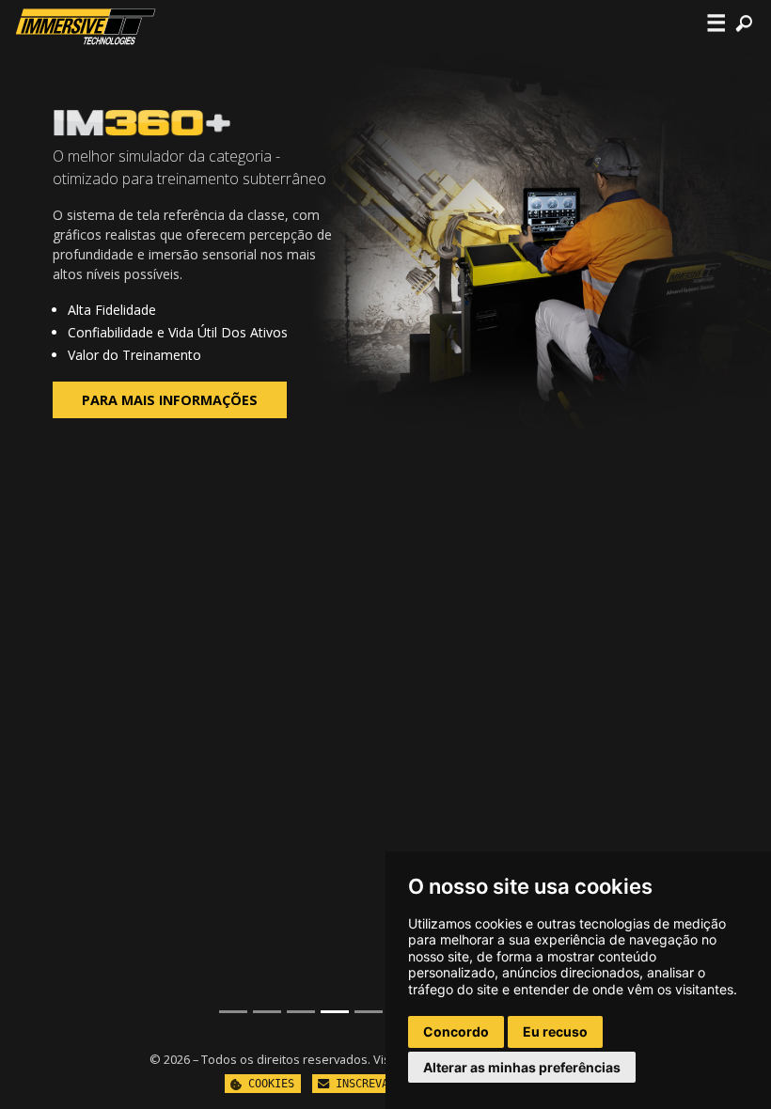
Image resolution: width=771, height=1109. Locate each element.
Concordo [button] (456, 1031)
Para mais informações (170, 400)
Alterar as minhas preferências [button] (522, 1067)
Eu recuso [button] (555, 1031)
